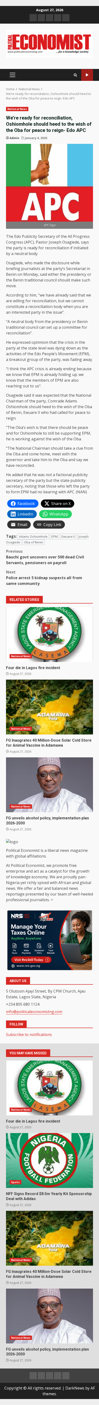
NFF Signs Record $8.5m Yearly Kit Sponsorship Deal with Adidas (49, 1160)
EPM (54, 536)
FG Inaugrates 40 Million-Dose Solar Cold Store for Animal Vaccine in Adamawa (49, 707)
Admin (14, 138)
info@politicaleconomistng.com (34, 1011)
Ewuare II (68, 536)
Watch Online (87, 75)
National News (17, 109)
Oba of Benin (33, 542)
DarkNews (74, 1388)
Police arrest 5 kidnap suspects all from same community (44, 577)
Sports (15, 1182)
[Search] (75, 75)
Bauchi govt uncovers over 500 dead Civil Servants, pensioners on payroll (45, 557)
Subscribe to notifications (29, 1034)
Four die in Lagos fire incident (49, 634)
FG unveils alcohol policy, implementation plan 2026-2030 (49, 784)
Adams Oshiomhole (33, 536)
